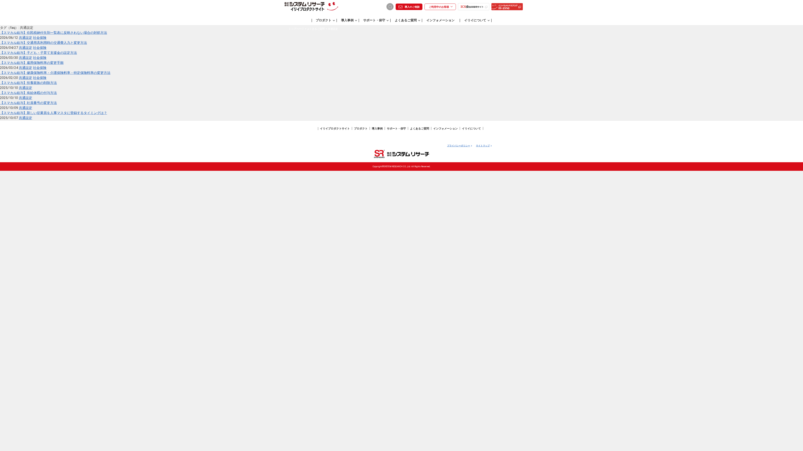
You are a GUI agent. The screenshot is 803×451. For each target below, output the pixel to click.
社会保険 (39, 38)
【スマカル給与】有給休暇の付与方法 (28, 93)
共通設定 (25, 38)
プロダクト (323, 20)
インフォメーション (440, 20)
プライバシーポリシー (458, 145)
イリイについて (475, 20)
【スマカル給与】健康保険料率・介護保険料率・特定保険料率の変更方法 (55, 73)
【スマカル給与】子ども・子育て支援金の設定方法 (38, 53)
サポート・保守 (374, 20)
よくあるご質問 (406, 20)
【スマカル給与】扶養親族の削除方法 (28, 83)
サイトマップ (483, 145)
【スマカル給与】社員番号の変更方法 (28, 103)
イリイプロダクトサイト (335, 128)
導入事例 (347, 20)
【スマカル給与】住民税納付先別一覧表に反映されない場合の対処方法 (53, 33)
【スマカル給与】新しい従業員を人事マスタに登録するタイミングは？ (53, 113)
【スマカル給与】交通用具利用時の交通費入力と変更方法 (43, 43)
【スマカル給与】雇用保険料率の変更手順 (32, 63)
